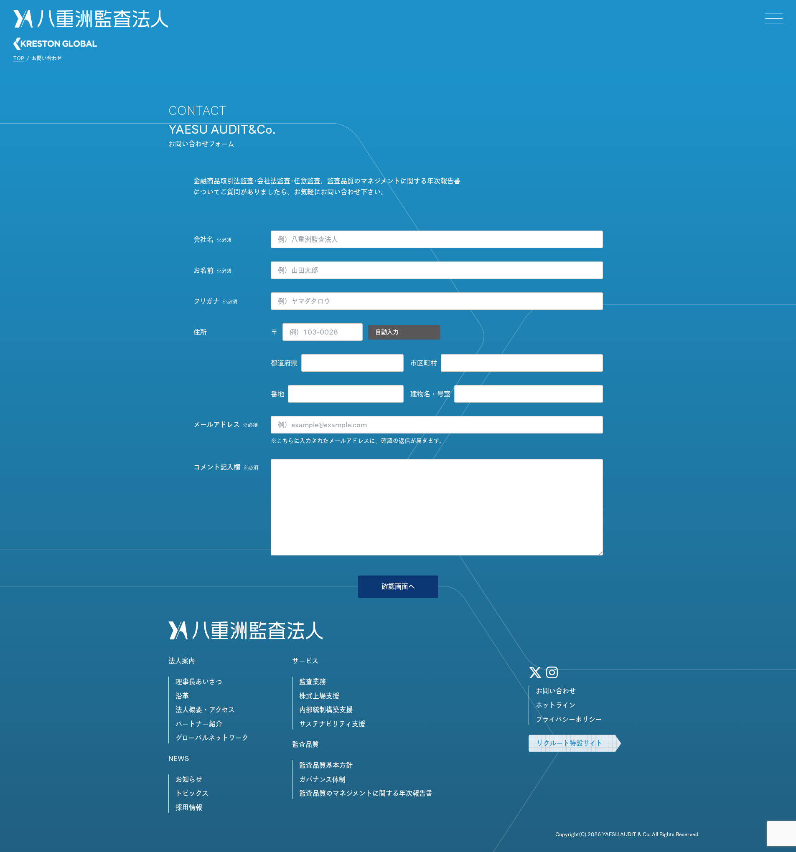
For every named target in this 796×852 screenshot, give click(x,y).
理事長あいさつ (198, 681)
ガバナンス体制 (322, 779)
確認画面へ (398, 586)
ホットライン (555, 705)
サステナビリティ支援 (332, 723)
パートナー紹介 (198, 723)
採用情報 (188, 807)
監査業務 (312, 681)
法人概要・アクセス (205, 709)
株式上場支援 (319, 695)
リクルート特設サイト (570, 743)
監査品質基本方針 (326, 765)
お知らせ (188, 779)
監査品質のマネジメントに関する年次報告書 (365, 793)
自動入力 (387, 332)
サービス (305, 660)
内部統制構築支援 (326, 709)
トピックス (192, 793)
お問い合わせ (556, 690)
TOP (18, 58)
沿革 (182, 695)
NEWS (178, 758)
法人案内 (181, 660)
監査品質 (305, 744)
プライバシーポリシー (569, 719)
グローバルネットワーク (212, 737)
